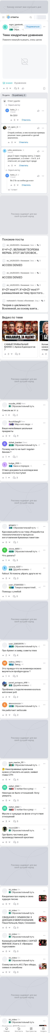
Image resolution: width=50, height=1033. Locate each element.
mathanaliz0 (11, 298)
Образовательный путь (17, 29)
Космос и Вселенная (26, 298)
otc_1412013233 (13, 242)
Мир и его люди (22, 421)
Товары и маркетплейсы (26, 584)
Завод (18, 661)
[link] (20, 336)
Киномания (25, 242)
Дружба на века (21, 566)
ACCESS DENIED (12, 262)
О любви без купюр (24, 786)
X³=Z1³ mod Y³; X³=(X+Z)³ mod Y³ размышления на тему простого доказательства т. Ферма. (22, 290)
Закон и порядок (21, 463)
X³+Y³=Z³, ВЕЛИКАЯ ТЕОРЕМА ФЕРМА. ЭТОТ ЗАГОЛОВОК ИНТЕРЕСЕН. (20, 250)
